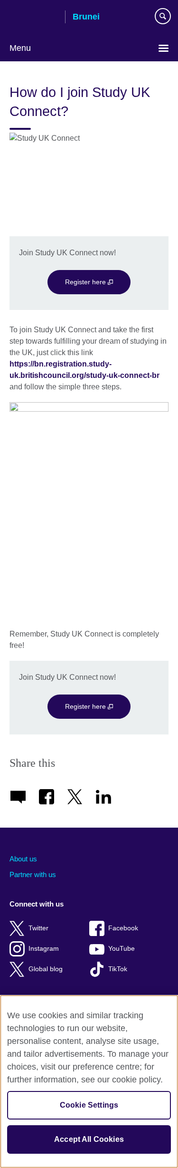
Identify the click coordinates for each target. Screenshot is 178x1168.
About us (23, 859)
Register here (86, 282)
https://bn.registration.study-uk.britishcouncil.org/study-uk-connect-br (85, 369)
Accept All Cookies (89, 1139)
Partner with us (32, 874)
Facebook (123, 928)
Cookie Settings (89, 1105)
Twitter (38, 928)
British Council (33, 17)
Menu (20, 48)
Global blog (45, 969)
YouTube (121, 948)
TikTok (117, 969)
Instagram (43, 948)
